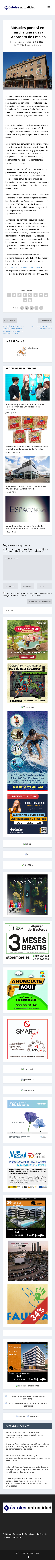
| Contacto (15, 1537)
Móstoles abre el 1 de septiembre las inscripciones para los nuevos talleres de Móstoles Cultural (24, 1435)
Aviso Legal (30, 1534)
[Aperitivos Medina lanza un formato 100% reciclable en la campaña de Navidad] (27, 429)
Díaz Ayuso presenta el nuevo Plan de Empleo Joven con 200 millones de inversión (24, 406)
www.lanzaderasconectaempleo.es (25, 267)
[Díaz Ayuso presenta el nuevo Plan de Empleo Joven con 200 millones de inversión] (27, 387)
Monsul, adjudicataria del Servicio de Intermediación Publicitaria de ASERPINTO (26, 527)
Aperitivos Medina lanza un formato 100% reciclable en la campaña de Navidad (27, 447)
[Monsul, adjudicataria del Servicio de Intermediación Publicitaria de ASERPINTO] (27, 509)
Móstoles (27, 42)
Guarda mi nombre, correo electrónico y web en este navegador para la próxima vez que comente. (27, 594)
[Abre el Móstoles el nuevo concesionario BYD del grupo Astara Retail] (27, 469)
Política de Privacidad (13, 1534)
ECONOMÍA (19, 45)
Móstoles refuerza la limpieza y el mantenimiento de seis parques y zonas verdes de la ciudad (27, 1458)
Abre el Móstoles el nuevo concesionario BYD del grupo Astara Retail (26, 487)
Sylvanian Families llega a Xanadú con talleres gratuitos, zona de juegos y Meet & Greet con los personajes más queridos (27, 1446)
